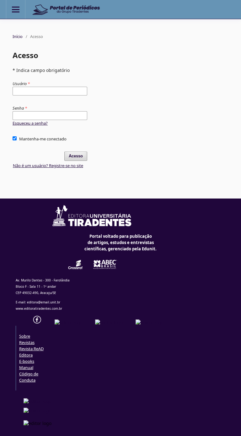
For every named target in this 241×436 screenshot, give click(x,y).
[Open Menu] (15, 9)
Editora (26, 355)
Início (18, 36)
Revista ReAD (31, 349)
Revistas (27, 342)
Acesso (76, 156)
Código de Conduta (28, 377)
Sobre (24, 336)
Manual (26, 367)
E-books (26, 361)
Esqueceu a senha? (30, 123)
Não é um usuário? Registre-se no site (48, 165)
